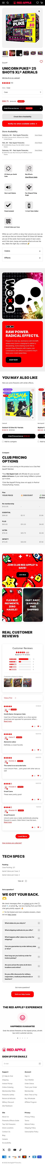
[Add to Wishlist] (41, 61)
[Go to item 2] (12, 53)
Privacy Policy (30, 1117)
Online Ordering (7, 1087)
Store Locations (7, 1128)
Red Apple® (41, 423)
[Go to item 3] (19, 53)
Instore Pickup (7, 1083)
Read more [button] (8, 721)
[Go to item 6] (40, 53)
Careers (5, 1139)
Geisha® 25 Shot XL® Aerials (12, 427)
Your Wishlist (29, 1080)
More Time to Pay (31, 1095)
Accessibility (6, 1143)
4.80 (27, 652)
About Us (5, 1117)
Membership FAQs (8, 1091)
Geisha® (4, 423)
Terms (27, 1120)
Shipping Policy (30, 1128)
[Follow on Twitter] (3, 1149)
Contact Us (6, 1132)
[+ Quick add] (33, 418)
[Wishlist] (37, 3)
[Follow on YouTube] (14, 1149)
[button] (6, 83)
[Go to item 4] (26, 53)
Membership (29, 1091)
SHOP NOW (13, 360)
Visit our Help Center (22, 994)
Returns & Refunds (8, 1098)
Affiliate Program (31, 1102)
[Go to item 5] (33, 53)
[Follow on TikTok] (20, 1149)
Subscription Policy (31, 1132)
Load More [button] (22, 836)
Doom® (4, 63)
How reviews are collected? (12, 843)
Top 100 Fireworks (8, 1124)
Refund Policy (30, 1124)
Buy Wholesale (30, 1098)
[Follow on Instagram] (9, 1149)
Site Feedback (7, 1106)
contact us (27, 903)
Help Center (12, 914)
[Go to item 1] (5, 53)
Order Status (29, 1083)
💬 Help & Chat (7, 1076)
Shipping (5, 1080)
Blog (3, 1135)
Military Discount (8, 1102)
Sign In (27, 1076)
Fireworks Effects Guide (10, 1120)
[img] (8, 706)
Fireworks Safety (8, 1095)
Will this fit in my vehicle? (11, 78)
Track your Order (31, 1087)
